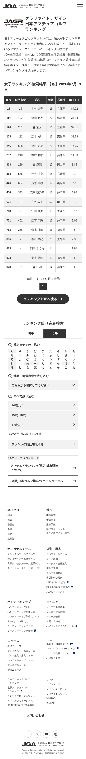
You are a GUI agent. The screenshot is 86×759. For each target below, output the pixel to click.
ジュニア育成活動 (55, 612)
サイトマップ (53, 684)
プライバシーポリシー (57, 689)
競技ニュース (14, 669)
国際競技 (51, 524)
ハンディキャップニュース (21, 660)
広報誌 (11, 538)
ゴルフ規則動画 (54, 573)
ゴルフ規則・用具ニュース (21, 655)
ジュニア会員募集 (55, 607)
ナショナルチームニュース (21, 651)
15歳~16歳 (18, 415)
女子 (55, 333)
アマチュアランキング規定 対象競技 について (34, 468)
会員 (10, 529)
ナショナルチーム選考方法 (21, 558)
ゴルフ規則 (52, 558)
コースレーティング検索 (20, 630)
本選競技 (51, 515)
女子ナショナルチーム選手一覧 (24, 568)
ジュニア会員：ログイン (59, 653)
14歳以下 (17, 405)
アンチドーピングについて (21, 695)
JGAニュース (14, 646)
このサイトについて (56, 693)
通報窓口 (51, 703)
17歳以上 (17, 425)
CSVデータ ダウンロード (23, 458)
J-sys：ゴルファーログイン (60, 648)
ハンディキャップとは (19, 607)
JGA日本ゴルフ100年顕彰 (21, 705)
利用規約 (51, 698)
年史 (10, 534)
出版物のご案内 (54, 577)
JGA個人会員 (53, 658)
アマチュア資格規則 (56, 563)
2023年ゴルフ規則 (55, 582)
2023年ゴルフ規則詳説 (58, 587)
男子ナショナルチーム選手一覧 (24, 563)
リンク (49, 679)
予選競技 (51, 519)
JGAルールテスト (55, 592)
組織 (10, 515)
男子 (31, 333)
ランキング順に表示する (27, 444)
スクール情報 (53, 616)
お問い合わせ (53, 621)
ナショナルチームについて (21, 554)
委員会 (11, 524)
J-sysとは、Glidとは (18, 621)
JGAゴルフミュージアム (20, 700)
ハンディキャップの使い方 (21, 612)
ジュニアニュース (17, 665)
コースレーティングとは (20, 626)
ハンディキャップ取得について (24, 616)
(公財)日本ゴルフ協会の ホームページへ (36, 481)
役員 (10, 519)
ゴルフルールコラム (56, 554)
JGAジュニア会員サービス (60, 626)
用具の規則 (52, 568)
